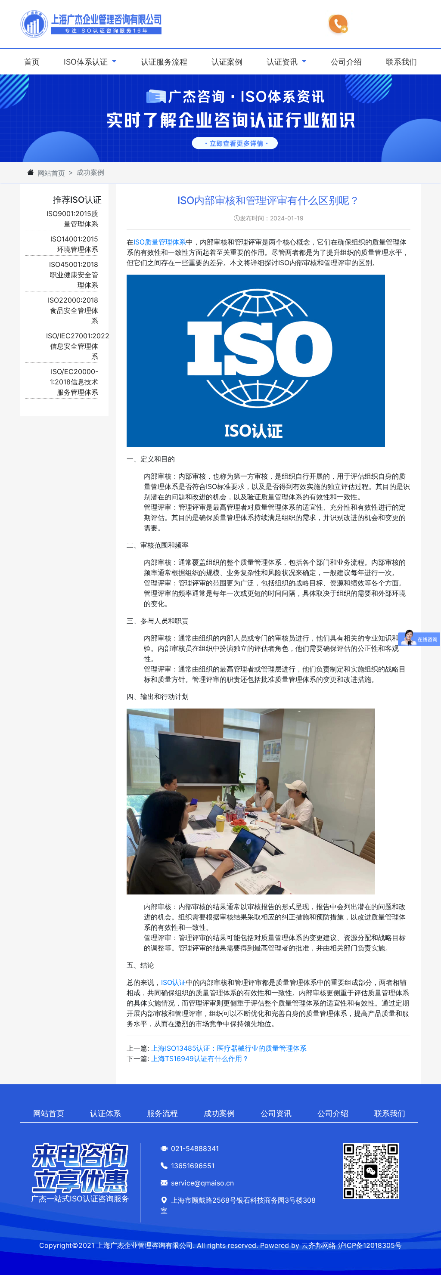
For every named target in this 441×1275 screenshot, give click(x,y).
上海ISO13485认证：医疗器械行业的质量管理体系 (229, 1048)
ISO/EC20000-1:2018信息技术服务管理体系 (74, 381)
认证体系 (105, 1113)
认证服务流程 (164, 61)
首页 (33, 61)
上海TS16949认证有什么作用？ (200, 1058)
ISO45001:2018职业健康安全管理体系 (73, 274)
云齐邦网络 (318, 1245)
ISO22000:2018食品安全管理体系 (73, 310)
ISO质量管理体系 (160, 242)
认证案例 (226, 61)
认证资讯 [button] (283, 61)
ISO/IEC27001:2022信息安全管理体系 (77, 346)
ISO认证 (173, 982)
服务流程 (162, 1113)
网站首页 (51, 173)
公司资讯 (276, 1113)
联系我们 (401, 61)
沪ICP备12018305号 (370, 1245)
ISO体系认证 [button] (87, 61)
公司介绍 (346, 61)
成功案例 (219, 1113)
